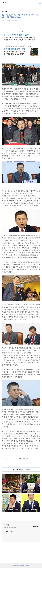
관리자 (27, 565)
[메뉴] (39, 3)
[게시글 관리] (12, 458)
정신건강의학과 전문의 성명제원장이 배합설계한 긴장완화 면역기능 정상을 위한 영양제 (15, 52)
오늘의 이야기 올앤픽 (10, 527)
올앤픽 (6, 525)
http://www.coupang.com (12, 32)
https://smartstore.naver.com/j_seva (16, 46)
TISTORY (21, 565)
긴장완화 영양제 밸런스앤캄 (14, 49)
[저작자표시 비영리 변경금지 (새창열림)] (25, 458)
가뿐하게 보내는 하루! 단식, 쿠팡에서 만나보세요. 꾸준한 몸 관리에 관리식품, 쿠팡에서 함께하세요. (20, 38)
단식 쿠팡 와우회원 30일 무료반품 (16, 35)
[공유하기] (9, 458)
